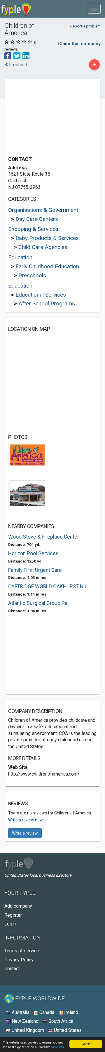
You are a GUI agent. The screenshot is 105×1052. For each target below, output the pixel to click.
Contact (12, 968)
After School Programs (46, 303)
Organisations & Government (43, 210)
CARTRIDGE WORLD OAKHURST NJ (47, 586)
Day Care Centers (36, 219)
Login (10, 924)
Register (13, 915)
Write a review (25, 833)
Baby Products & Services (47, 238)
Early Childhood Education (47, 266)
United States (67, 1030)
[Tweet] (16, 55)
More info (57, 1047)
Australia (19, 1012)
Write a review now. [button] (25, 820)
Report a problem (85, 26)
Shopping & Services (33, 229)
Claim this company (79, 43)
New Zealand (24, 1021)
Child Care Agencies (42, 247)
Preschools (32, 275)
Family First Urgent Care (35, 570)
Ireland (70, 1012)
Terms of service (21, 951)
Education (20, 257)
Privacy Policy (19, 960)
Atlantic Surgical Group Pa (37, 603)
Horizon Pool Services (33, 553)
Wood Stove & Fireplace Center (43, 537)
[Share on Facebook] (7, 55)
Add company (18, 906)
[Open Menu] (94, 9)
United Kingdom (27, 1030)
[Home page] (16, 8)
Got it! (86, 1043)
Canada (46, 1012)
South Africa (60, 1021)
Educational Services (40, 294)
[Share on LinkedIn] (25, 55)
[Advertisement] (52, 118)
